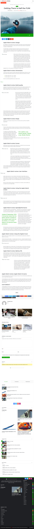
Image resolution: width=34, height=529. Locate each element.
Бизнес (2, 521)
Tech (1, 517)
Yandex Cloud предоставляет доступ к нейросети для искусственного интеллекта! (18, 2)
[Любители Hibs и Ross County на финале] (4, 446)
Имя (2, 348)
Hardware (25, 500)
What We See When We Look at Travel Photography (6, 330)
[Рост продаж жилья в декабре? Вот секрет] (4, 449)
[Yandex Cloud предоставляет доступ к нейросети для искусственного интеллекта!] (4, 395)
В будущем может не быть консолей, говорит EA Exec (15, 452)
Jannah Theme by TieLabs (15, 527)
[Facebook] (3, 39)
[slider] (31, 34)
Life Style (2, 513)
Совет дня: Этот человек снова (12, 456)
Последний (6, 381)
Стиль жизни (25, 489)
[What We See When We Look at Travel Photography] (6, 327)
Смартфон (3, 384)
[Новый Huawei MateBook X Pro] (4, 391)
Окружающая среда (26, 484)
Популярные (17, 381)
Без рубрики (3, 509)
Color (17, 292)
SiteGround (25, 527)
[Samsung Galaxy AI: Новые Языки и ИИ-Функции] (4, 399)
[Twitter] (5, 39)
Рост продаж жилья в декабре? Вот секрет (14, 448)
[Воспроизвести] (2, 35)
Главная (12, 4)
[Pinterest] (11, 39)
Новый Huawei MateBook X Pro (12, 390)
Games (25, 497)
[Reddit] (13, 39)
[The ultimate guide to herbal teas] (17, 327)
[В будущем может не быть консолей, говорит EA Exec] (4, 453)
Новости (25, 488)
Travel (14, 4)
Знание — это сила (10, 441)
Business (25, 496)
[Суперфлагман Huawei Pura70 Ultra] (4, 388)
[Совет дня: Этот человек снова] (4, 457)
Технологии (25, 492)
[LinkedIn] (7, 39)
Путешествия (26, 485)
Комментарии (28, 381)
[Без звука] (29, 35)
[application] (17, 35)
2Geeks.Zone (10, 10)
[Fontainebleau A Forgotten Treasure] (27, 327)
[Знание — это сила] (4, 442)
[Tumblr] (9, 39)
